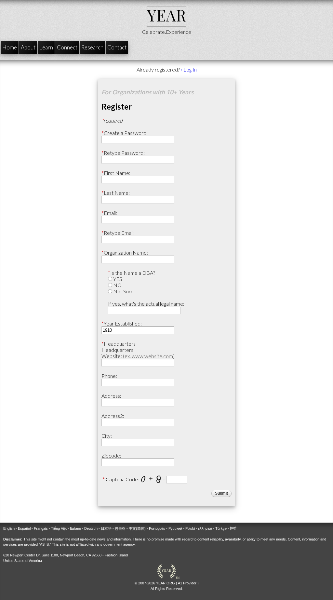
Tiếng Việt (59, 528)
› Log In (189, 69)
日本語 (106, 528)
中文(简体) (137, 528)
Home (9, 47)
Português (157, 528)
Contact (117, 47)
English (9, 528)
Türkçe (221, 528)
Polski (190, 528)
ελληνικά (205, 528)
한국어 (120, 528)
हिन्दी (233, 528)
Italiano (75, 528)
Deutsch (91, 528)
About (28, 47)
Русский (175, 528)
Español (24, 528)
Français (41, 528)
